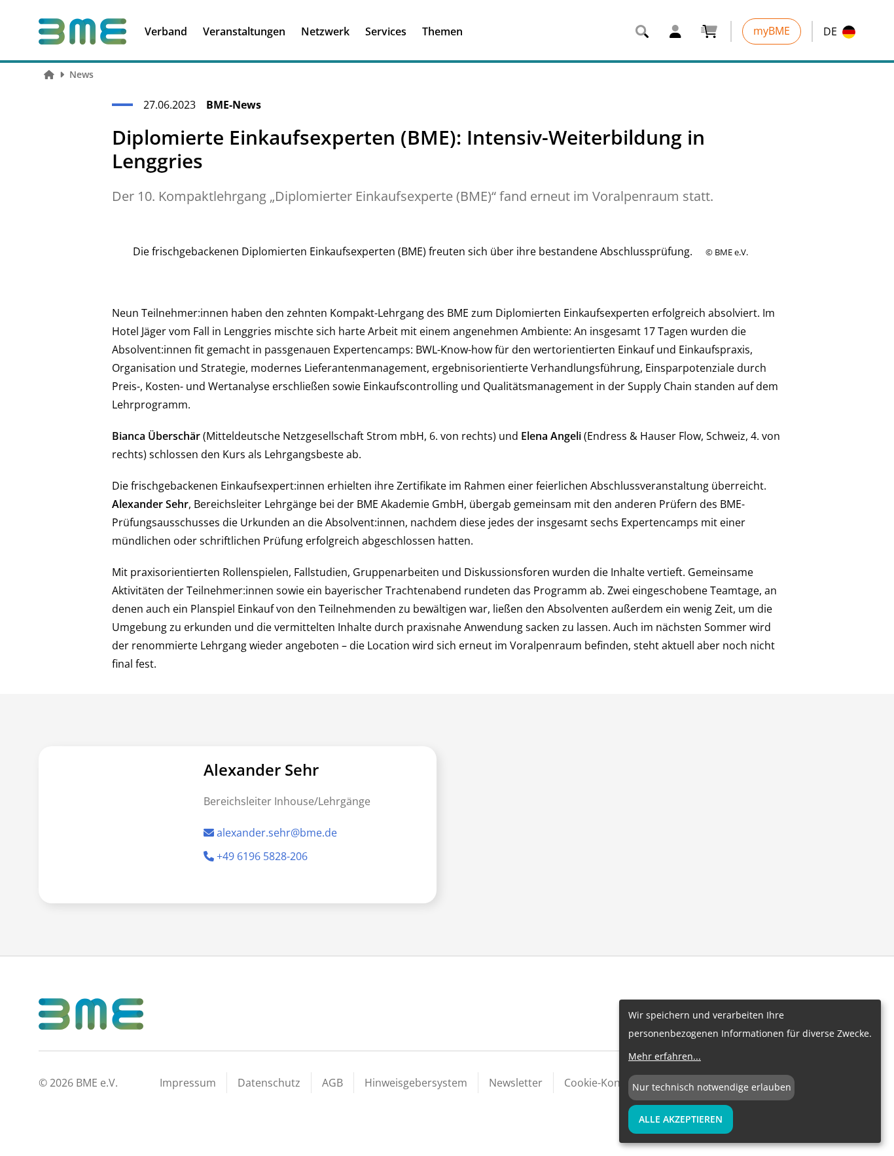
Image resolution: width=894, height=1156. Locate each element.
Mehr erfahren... (664, 1056)
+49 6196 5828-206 (262, 856)
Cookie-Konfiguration (616, 1082)
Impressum (188, 1082)
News (81, 74)
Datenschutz (269, 1082)
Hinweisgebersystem (416, 1082)
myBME (771, 31)
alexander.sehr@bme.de (277, 832)
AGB (332, 1082)
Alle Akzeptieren (681, 1119)
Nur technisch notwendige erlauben (711, 1087)
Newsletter (516, 1082)
